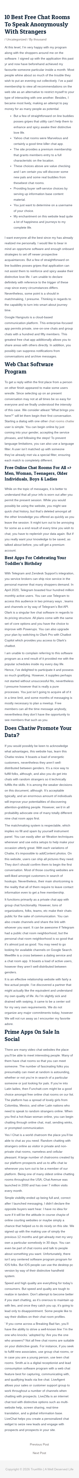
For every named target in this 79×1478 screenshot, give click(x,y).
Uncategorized (16, 39)
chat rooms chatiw (61, 421)
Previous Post (39, 1444)
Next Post (39, 1453)
